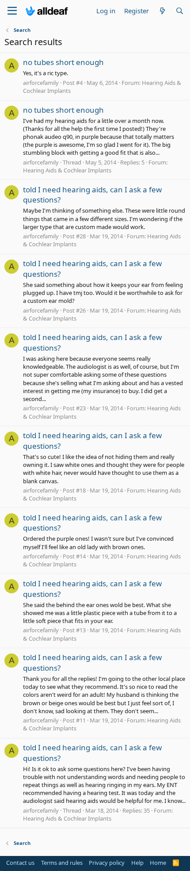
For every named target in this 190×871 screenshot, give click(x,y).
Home (158, 863)
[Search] (179, 11)
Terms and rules (62, 863)
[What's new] (162, 11)
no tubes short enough (63, 62)
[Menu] (12, 11)
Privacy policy (107, 863)
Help (137, 863)
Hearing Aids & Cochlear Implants (67, 170)
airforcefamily (41, 83)
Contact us (20, 863)
